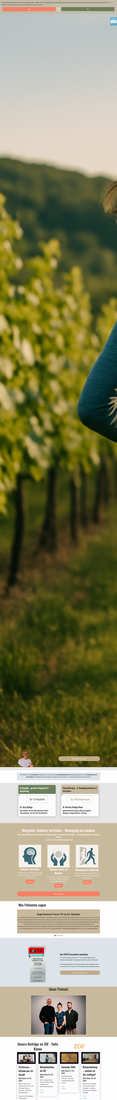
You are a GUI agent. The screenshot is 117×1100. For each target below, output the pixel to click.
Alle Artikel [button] (58, 894)
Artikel (42, 1092)
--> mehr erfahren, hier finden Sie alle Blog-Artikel (58, 840)
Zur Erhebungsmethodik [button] (80, 972)
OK (88, 9)
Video (41, 1090)
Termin (113, 21)
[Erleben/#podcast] (58, 1014)
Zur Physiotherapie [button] (80, 799)
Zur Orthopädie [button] (37, 799)
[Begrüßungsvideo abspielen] (24, 759)
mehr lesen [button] (30, 881)
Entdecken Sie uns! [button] (79, 759)
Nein (29, 9)
